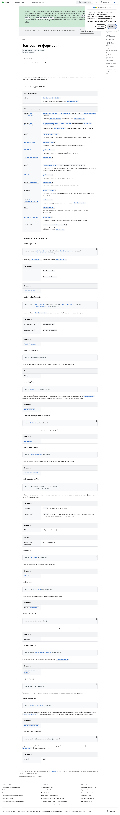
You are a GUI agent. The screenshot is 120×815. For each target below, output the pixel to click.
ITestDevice (28, 175)
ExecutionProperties (31, 217)
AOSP (23, 39)
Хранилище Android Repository (11, 787)
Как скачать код (6, 793)
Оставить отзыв (69, 811)
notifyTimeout (48, 207)
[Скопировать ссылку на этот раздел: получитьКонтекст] (40, 448)
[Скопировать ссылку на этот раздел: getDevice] (33, 551)
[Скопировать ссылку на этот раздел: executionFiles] (36, 382)
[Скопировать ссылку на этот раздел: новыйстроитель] (38, 646)
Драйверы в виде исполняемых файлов (13, 801)
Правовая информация (33, 811)
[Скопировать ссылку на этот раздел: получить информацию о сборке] (52, 416)
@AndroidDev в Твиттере (48, 790)
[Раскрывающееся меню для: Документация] (26, 2)
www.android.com (86, 795)
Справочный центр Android (88, 787)
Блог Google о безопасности (49, 795)
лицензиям (55, 771)
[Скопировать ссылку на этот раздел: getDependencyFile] (41, 479)
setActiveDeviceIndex (50, 225)
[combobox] (84, 2)
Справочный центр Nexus (88, 793)
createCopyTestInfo (50, 113)
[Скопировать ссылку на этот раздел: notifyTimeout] (36, 679)
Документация (19, 2)
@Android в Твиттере (47, 787)
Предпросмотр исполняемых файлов (12, 795)
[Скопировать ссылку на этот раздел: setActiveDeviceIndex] (43, 732)
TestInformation (72, 101)
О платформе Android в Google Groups (52, 798)
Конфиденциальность (55, 811)
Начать (111, 26)
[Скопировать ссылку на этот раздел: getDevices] (34, 582)
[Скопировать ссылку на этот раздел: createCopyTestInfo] (41, 244)
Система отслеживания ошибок (90, 804)
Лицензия (45, 811)
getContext (47, 157)
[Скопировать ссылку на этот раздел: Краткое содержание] (47, 87)
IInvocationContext (89, 113)
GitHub (4, 804)
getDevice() (60, 230)
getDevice (46, 175)
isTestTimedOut (48, 190)
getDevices (47, 182)
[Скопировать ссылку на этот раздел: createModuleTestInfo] (43, 297)
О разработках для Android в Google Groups (54, 801)
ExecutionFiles (79, 118)
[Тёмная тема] (96, 249)
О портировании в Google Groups (51, 804)
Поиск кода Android (37, 2)
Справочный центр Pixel (87, 790)
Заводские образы (7, 798)
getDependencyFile (49, 165)
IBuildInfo (28, 150)
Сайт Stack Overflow (87, 801)
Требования (5, 790)
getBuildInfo (47, 150)
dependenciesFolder (50, 134)
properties (47, 217)
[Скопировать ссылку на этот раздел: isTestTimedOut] (38, 614)
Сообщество (21, 811)
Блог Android (45, 793)
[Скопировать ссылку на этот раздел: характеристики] (38, 698)
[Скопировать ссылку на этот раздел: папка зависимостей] (41, 351)
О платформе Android (8, 811)
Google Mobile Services (87, 798)
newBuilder (47, 200)
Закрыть (101, 26)
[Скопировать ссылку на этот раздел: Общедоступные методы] (51, 239)
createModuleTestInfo (50, 123)
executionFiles (48, 142)
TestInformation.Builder (51, 98)
